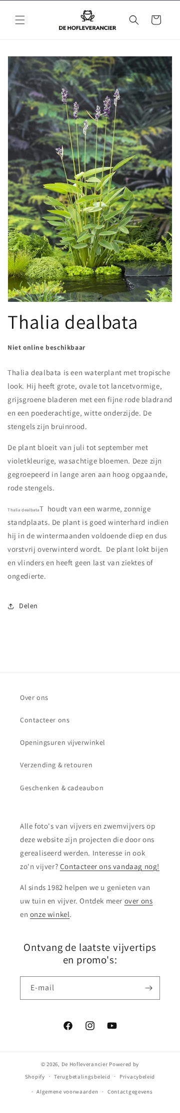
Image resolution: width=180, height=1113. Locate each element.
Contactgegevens (130, 1091)
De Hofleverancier (85, 1064)
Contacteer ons (45, 719)
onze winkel (50, 914)
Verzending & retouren (56, 764)
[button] (20, 20)
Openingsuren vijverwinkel (63, 742)
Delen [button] (28, 605)
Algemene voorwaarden (67, 1091)
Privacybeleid (137, 1076)
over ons (138, 900)
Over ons (34, 697)
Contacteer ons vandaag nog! (110, 866)
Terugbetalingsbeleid (82, 1076)
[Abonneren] (149, 988)
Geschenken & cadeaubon (62, 787)
